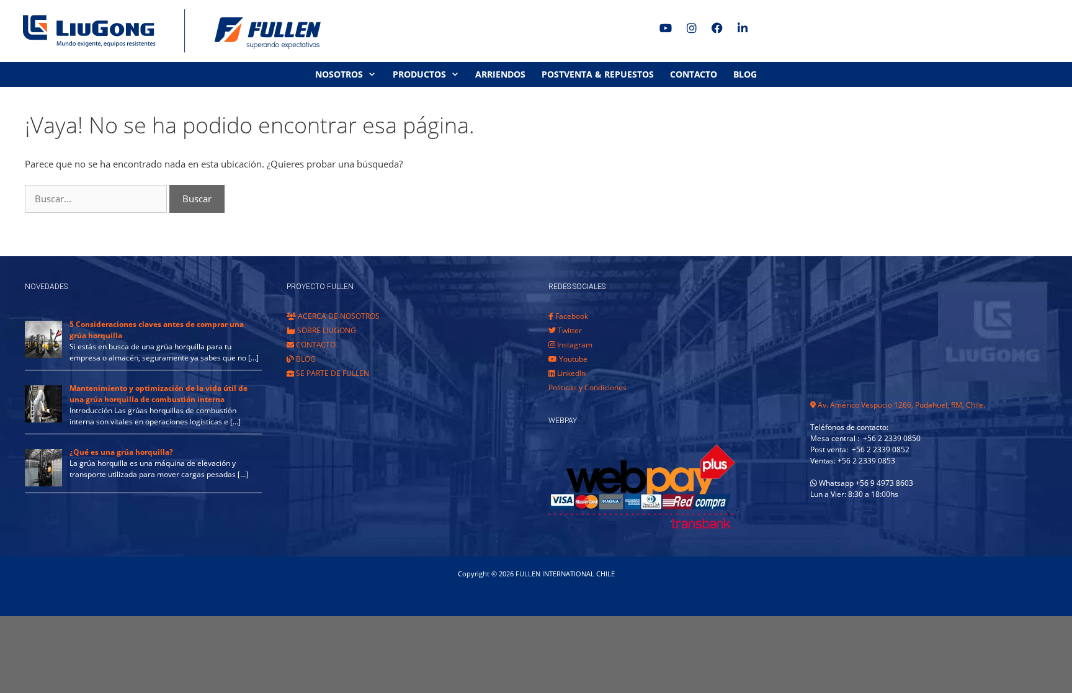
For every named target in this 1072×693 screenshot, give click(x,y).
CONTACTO (693, 74)
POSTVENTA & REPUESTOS (598, 74)
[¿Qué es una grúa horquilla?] (43, 483)
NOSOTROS (339, 74)
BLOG (745, 74)
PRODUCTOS (419, 74)
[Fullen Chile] (167, 31)
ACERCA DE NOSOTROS (338, 316)
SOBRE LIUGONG (325, 330)
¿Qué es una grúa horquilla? (121, 452)
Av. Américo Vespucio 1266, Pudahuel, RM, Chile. (900, 405)
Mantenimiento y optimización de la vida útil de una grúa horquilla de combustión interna (158, 394)
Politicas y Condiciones (587, 387)
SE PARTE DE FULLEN (331, 373)
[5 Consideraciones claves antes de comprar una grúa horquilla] (43, 355)
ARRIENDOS (500, 74)
